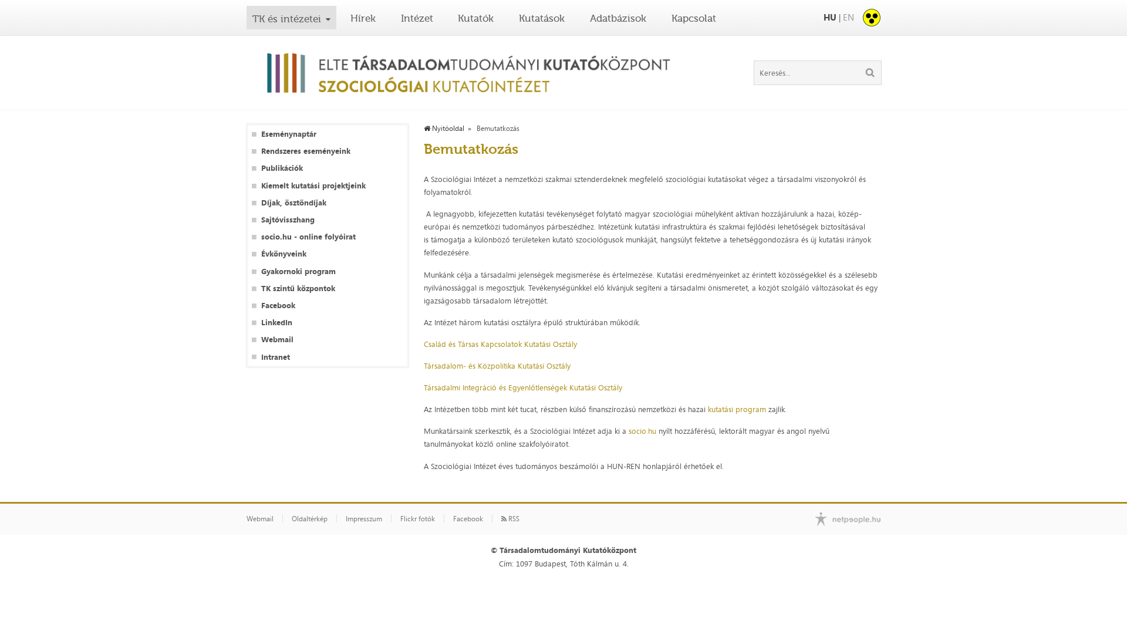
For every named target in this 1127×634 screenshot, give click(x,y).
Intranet (275, 357)
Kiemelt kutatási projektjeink (313, 186)
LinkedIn (276, 322)
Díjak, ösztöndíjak (293, 203)
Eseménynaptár (288, 134)
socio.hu (642, 431)
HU (830, 17)
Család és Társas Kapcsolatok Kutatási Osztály (500, 344)
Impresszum (364, 519)
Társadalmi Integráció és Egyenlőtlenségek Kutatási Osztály (523, 387)
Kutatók (476, 18)
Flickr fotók (417, 519)
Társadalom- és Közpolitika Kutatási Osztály (497, 365)
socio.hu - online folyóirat (308, 237)
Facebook (278, 305)
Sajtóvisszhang (288, 220)
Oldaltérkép (310, 519)
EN (848, 17)
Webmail (277, 339)
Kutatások (542, 18)
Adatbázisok (618, 18)
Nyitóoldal (447, 128)
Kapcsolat (694, 18)
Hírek (363, 18)
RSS (513, 519)
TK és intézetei (286, 19)
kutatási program (737, 409)
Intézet (417, 18)
